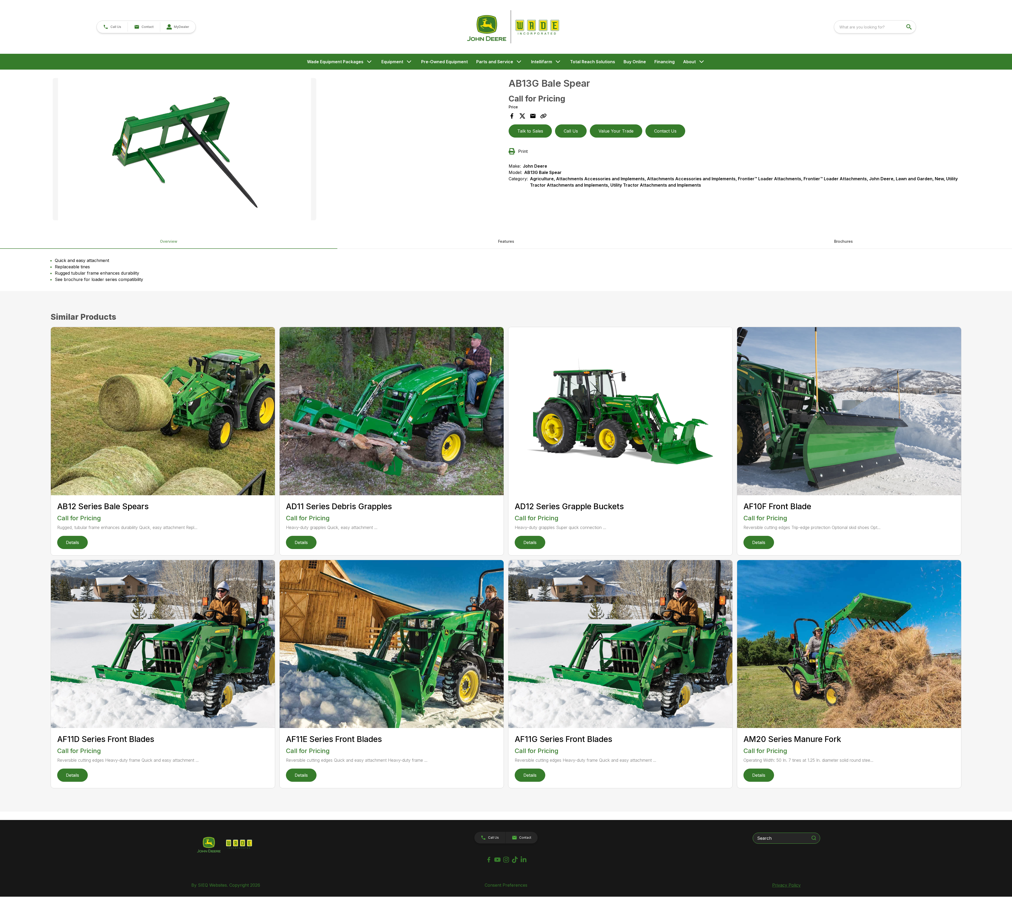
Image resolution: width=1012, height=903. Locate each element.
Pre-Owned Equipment (444, 61)
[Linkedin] (523, 860)
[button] (112, 27)
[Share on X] (522, 116)
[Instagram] (506, 860)
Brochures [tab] (843, 241)
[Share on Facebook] (512, 116)
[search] (909, 27)
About (689, 61)
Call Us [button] (571, 131)
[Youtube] (497, 860)
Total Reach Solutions (592, 61)
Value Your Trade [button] (616, 131)
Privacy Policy (786, 885)
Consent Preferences (506, 885)
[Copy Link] (543, 116)
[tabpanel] (278, 150)
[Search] (814, 838)
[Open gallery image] (184, 149)
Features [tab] (506, 241)
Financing (664, 61)
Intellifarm (541, 61)
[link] (178, 27)
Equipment (392, 61)
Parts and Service (494, 61)
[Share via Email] (533, 116)
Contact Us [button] (665, 131)
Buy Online (635, 61)
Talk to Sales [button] (530, 131)
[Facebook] (488, 860)
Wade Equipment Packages (335, 61)
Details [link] (72, 542)
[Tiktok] (515, 860)
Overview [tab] (168, 241)
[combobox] (875, 27)
